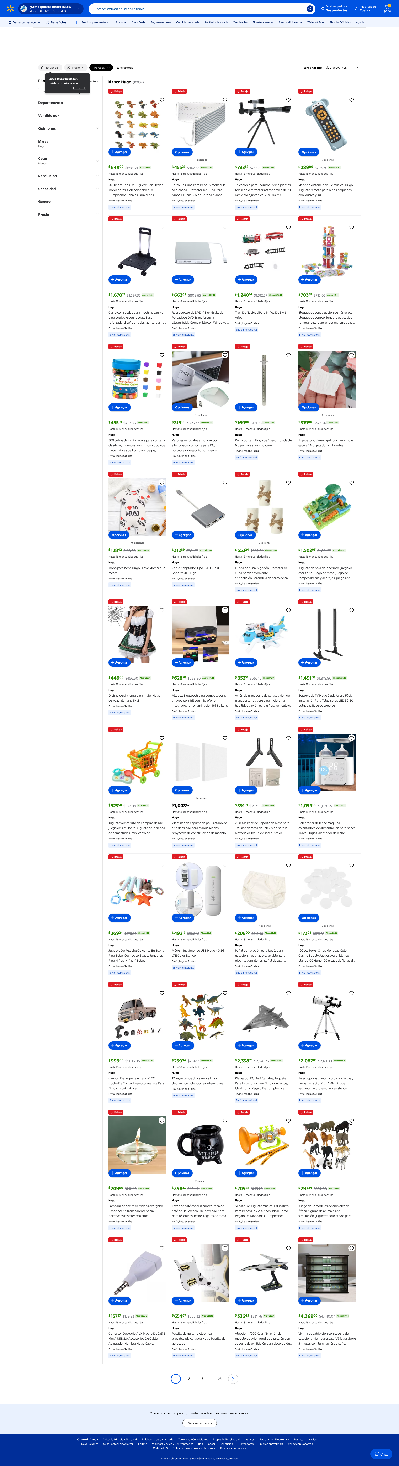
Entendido (79, 88)
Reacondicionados (290, 22)
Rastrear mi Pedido (305, 1439)
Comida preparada (187, 22)
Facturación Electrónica (274, 1439)
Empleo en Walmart (271, 1443)
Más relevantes (336, 67)
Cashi (211, 1443)
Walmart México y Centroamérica (172, 1443)
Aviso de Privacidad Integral (120, 1439)
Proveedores (246, 1443)
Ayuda (360, 22)
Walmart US (160, 1448)
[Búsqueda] (310, 8)
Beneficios (58, 22)
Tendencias (240, 22)
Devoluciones (89, 1443)
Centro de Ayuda (87, 1439)
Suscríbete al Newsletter (118, 1443)
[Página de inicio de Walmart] (10, 8)
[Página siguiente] (233, 1379)
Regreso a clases (161, 22)
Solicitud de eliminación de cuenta (194, 1448)
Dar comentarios (199, 1423)
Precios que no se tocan (95, 22)
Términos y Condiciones (193, 1439)
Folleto (142, 1443)
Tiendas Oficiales (340, 22)
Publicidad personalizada (157, 1439)
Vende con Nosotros (300, 1443)
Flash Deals (138, 22)
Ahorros (121, 22)
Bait (200, 1443)
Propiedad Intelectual (226, 1439)
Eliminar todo (124, 67)
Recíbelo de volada (216, 22)
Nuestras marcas (263, 22)
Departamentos (24, 22)
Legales (249, 1439)
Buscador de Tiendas (233, 1448)
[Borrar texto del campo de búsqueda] (300, 8)
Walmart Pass (315, 22)
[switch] (50, 67)
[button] (335, 8)
